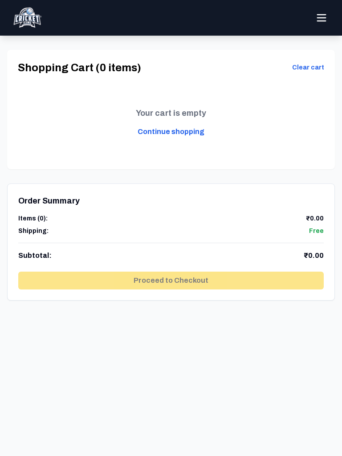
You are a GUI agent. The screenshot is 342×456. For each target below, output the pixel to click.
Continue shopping (171, 131)
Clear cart (308, 67)
